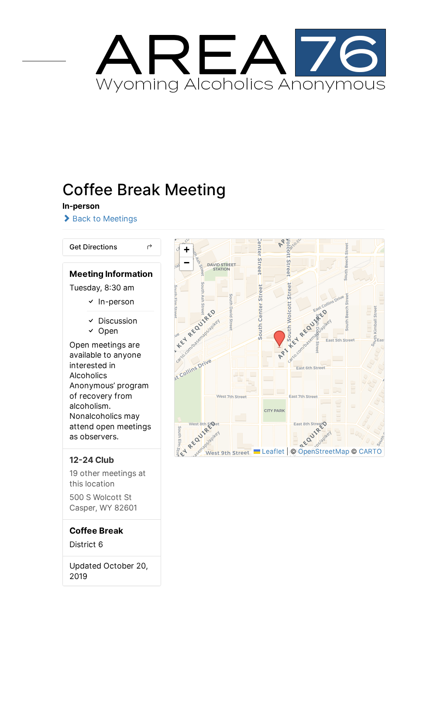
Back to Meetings (103, 218)
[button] (276, 333)
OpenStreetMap (323, 451)
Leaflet (272, 451)
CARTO (370, 451)
